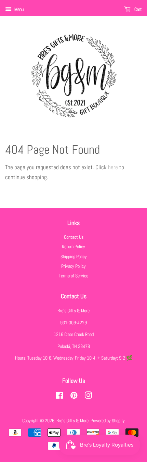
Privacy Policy (73, 266)
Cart (137, 9)
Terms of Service (73, 276)
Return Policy (73, 247)
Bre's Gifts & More (72, 420)
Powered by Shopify (108, 420)
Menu (18, 9)
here (113, 167)
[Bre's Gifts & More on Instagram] (88, 397)
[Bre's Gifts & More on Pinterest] (74, 397)
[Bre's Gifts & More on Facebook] (59, 397)
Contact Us (73, 237)
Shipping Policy (74, 256)
